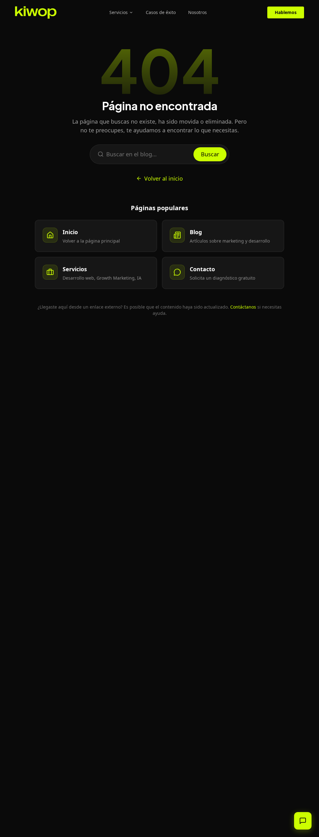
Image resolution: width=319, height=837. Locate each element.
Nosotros (197, 12)
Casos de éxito (161, 12)
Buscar (210, 154)
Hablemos (286, 12)
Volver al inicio (163, 178)
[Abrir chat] (303, 821)
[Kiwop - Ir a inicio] (36, 12)
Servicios (118, 12)
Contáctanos (243, 307)
